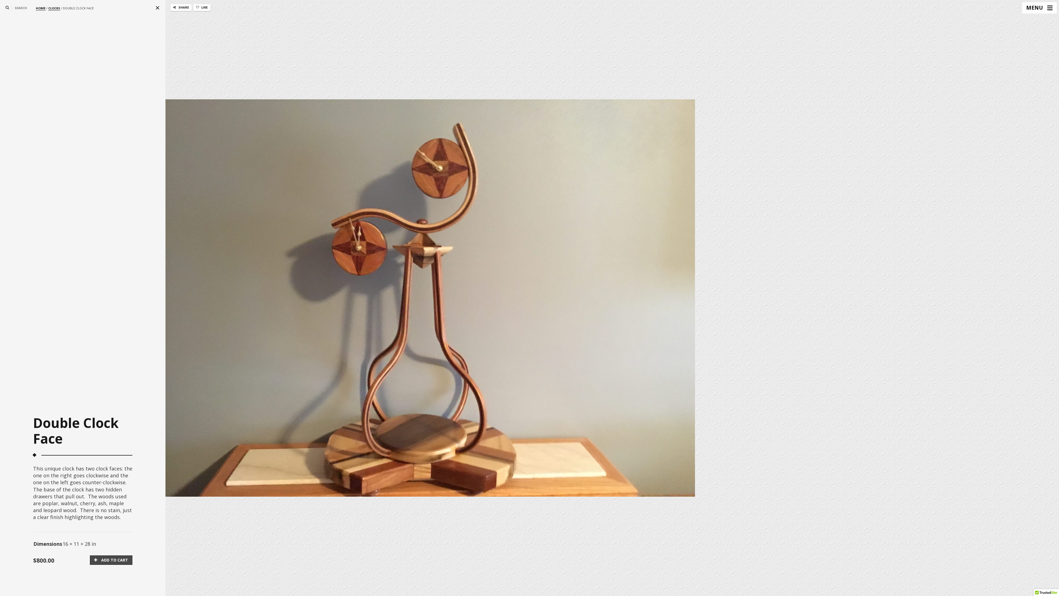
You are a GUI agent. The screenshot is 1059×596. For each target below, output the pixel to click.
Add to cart (114, 560)
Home (41, 8)
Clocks (54, 8)
